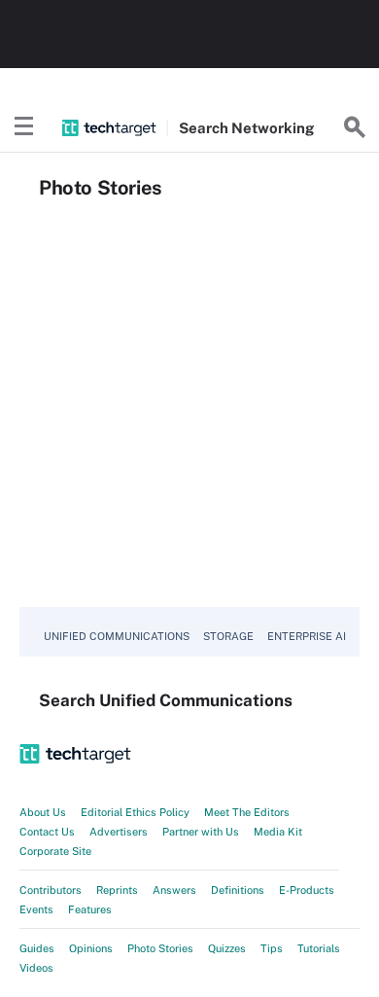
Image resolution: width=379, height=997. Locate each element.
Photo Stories (160, 948)
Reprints (117, 890)
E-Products (306, 890)
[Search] (354, 127)
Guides (36, 948)
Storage (228, 636)
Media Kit (278, 831)
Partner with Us (200, 831)
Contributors (50, 890)
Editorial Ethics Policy (135, 812)
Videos (36, 968)
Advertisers (118, 831)
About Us (42, 812)
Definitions (237, 890)
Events (36, 909)
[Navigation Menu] (24, 127)
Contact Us (47, 831)
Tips (271, 948)
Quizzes (227, 948)
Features (90, 909)
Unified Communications (117, 636)
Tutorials (318, 948)
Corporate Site (55, 851)
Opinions (91, 948)
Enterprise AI (306, 636)
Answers (174, 890)
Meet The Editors (247, 812)
